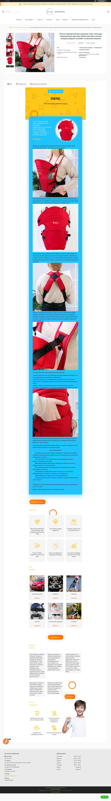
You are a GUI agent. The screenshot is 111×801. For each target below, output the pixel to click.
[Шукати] (3, 11)
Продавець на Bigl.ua (55, 789)
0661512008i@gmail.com (11, 776)
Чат (106, 797)
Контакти (49, 19)
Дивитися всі (55, 637)
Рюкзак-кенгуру (24, 27)
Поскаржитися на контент (52, 790)
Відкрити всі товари (37, 502)
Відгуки (65, 19)
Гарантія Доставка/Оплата (80, 19)
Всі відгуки (69, 696)
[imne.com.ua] (50, 12)
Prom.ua (63, 787)
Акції (57, 19)
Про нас (40, 19)
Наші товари (29, 19)
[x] (10, 739)
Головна (18, 19)
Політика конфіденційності (65, 790)
